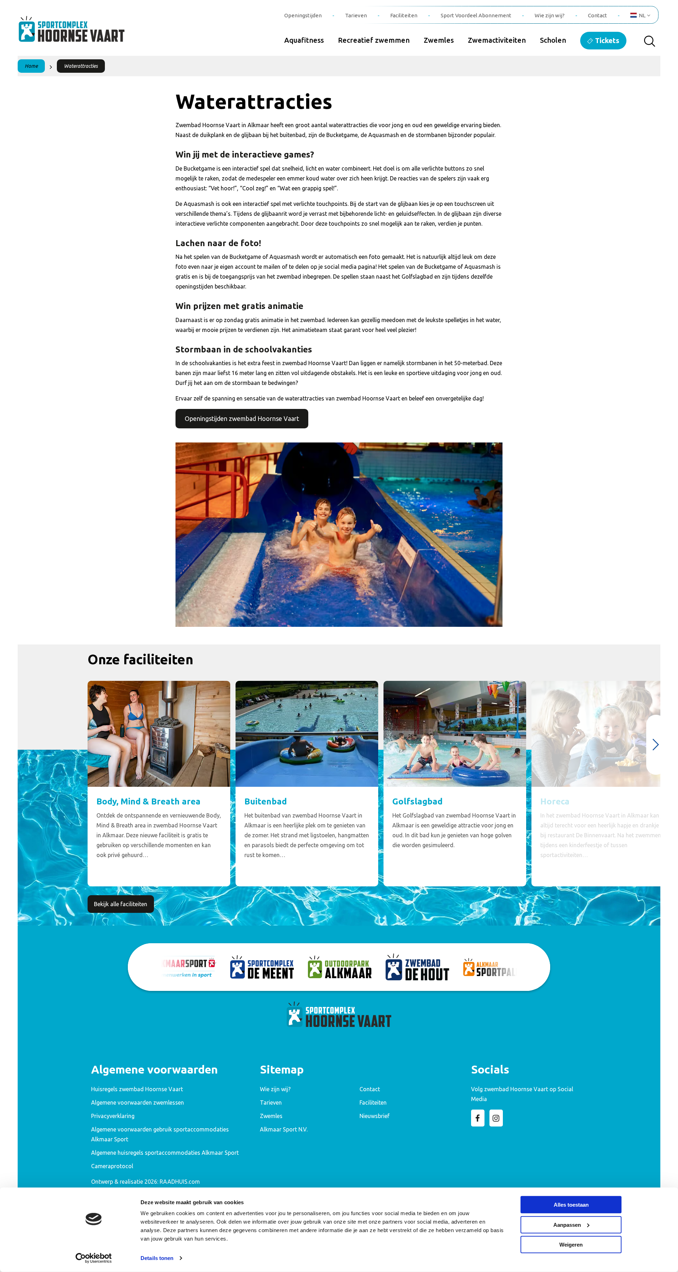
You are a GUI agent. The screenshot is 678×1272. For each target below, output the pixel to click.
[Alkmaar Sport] (184, 967)
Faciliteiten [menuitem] (403, 15)
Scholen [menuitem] (553, 40)
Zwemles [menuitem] (439, 40)
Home (31, 66)
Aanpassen (567, 1225)
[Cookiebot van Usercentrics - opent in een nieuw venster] (94, 1258)
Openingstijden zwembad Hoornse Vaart (242, 418)
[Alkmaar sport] (79, 33)
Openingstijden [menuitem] (303, 15)
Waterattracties (81, 66)
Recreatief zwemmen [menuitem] (374, 40)
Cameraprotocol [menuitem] (112, 1166)
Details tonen (157, 1258)
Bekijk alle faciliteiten (120, 904)
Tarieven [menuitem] (356, 15)
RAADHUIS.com (180, 1181)
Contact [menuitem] (597, 15)
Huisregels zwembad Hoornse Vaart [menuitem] (137, 1089)
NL (642, 15)
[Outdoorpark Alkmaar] (340, 967)
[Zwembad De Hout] (417, 966)
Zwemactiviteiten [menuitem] (497, 40)
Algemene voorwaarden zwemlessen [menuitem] (137, 1102)
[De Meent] (262, 967)
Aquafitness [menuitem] (304, 40)
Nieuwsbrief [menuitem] (374, 1116)
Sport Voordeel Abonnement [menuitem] (476, 15)
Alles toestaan (571, 1205)
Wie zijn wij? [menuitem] (550, 15)
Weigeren (571, 1245)
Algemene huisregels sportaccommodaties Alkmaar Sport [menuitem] (165, 1152)
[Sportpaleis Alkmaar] (495, 967)
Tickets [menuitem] (607, 40)
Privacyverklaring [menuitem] (113, 1116)
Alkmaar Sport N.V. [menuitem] (284, 1129)
